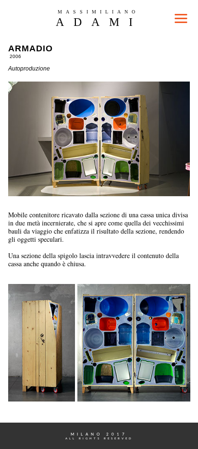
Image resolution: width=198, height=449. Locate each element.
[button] (99, 18)
